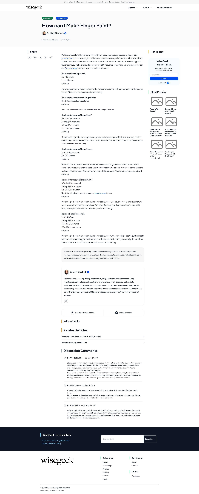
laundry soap (100, 193)
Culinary (106, 472)
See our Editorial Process (84, 313)
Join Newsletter (164, 7)
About (134, 462)
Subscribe (164, 78)
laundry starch (67, 58)
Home (105, 479)
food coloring (71, 68)
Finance (106, 469)
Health (105, 462)
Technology (107, 466)
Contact (135, 466)
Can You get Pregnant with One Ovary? (170, 154)
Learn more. (131, 2)
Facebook (136, 476)
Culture (105, 475)
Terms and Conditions (57, 490)
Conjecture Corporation (62, 488)
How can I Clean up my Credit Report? (170, 111)
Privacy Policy (44, 490)
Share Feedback (125, 313)
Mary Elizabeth (57, 33)
